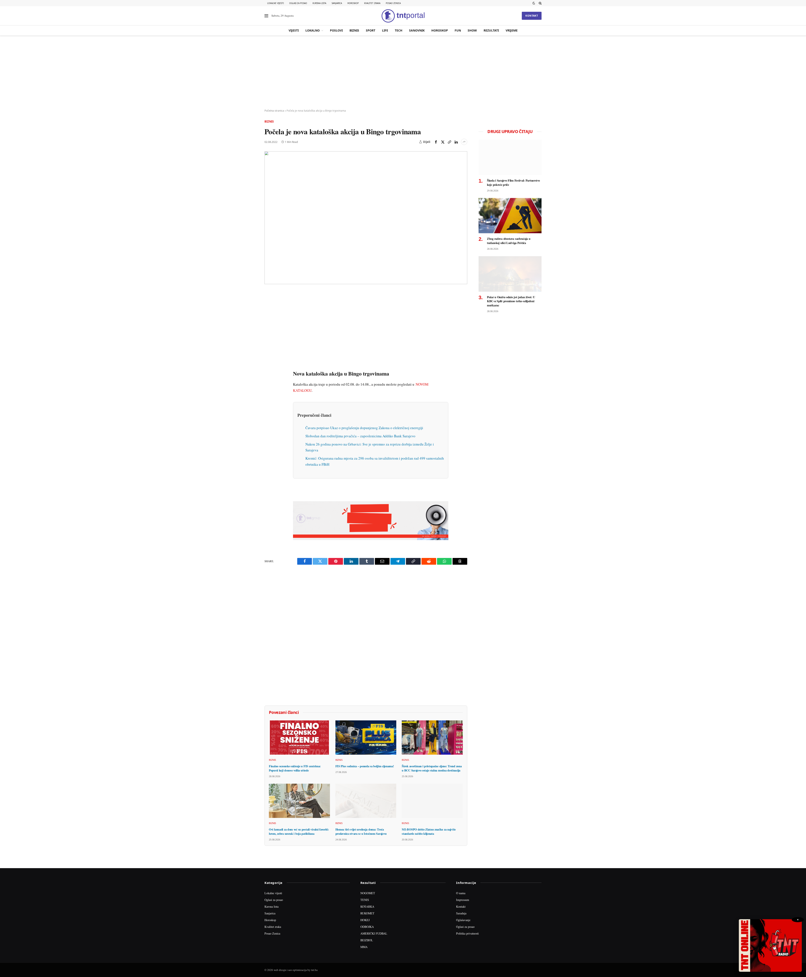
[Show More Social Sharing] (464, 142)
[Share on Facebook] (436, 142)
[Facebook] (268, 305)
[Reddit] (268, 363)
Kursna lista (319, 3)
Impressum (462, 900)
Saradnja (461, 913)
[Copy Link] (449, 142)
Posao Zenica (393, 3)
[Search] (540, 3)
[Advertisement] (403, 72)
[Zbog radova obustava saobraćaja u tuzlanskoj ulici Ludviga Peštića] (510, 215)
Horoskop (353, 3)
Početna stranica (274, 110)
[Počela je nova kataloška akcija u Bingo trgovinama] (365, 217)
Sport (370, 30)
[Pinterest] (268, 324)
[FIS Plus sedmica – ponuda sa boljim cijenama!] (365, 737)
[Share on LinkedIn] (456, 142)
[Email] (268, 334)
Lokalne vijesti (275, 3)
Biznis (354, 30)
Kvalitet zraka (372, 3)
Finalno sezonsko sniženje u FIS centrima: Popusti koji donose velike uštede (295, 768)
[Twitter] (268, 314)
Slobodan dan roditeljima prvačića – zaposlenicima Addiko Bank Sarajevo (360, 436)
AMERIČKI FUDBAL (373, 933)
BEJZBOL (366, 940)
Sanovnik (417, 30)
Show (472, 30)
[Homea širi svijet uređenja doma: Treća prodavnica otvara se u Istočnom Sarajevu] (365, 801)
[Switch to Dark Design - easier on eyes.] (533, 3)
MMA (364, 947)
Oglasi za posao (298, 3)
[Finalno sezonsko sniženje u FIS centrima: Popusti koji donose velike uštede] (299, 737)
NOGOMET (367, 893)
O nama (460, 893)
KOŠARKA (367, 906)
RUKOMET (367, 913)
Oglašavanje (463, 920)
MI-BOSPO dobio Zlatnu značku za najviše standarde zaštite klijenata (429, 831)
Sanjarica (337, 3)
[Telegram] (268, 372)
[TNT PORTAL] (403, 15)
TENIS (364, 900)
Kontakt (531, 15)
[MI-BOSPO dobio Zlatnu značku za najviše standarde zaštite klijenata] (432, 801)
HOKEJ (365, 920)
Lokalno (312, 30)
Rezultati (491, 30)
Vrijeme (512, 30)
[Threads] (268, 392)
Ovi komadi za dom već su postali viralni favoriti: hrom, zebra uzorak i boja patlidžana (299, 831)
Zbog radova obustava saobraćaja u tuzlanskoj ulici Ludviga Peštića (508, 241)
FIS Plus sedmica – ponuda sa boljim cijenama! (364, 766)
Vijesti (294, 30)
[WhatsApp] (268, 382)
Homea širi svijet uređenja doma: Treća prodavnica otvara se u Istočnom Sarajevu (361, 831)
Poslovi (336, 30)
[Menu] (266, 16)
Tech (398, 30)
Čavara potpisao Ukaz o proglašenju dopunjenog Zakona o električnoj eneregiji (364, 427)
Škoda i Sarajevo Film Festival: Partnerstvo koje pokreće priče (513, 182)
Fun (458, 30)
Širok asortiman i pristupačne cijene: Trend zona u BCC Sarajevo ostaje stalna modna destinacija (432, 768)
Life (385, 30)
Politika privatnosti (467, 933)
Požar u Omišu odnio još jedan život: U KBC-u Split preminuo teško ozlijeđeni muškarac (511, 301)
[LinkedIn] (268, 353)
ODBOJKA (367, 927)
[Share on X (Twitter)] (443, 142)
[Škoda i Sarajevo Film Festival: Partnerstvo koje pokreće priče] (510, 157)
